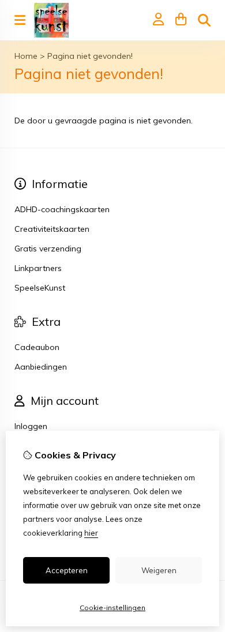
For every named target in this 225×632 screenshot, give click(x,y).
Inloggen (30, 426)
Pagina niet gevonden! (90, 56)
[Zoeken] (204, 20)
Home (26, 56)
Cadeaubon (36, 347)
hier (91, 532)
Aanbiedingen (40, 367)
